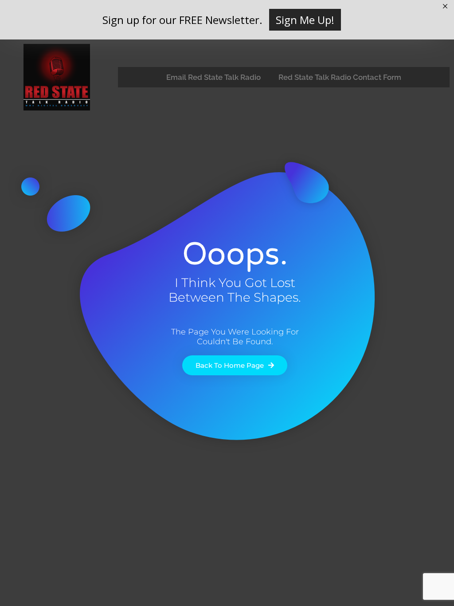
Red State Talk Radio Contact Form (339, 77)
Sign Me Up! (305, 19)
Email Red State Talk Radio (213, 77)
